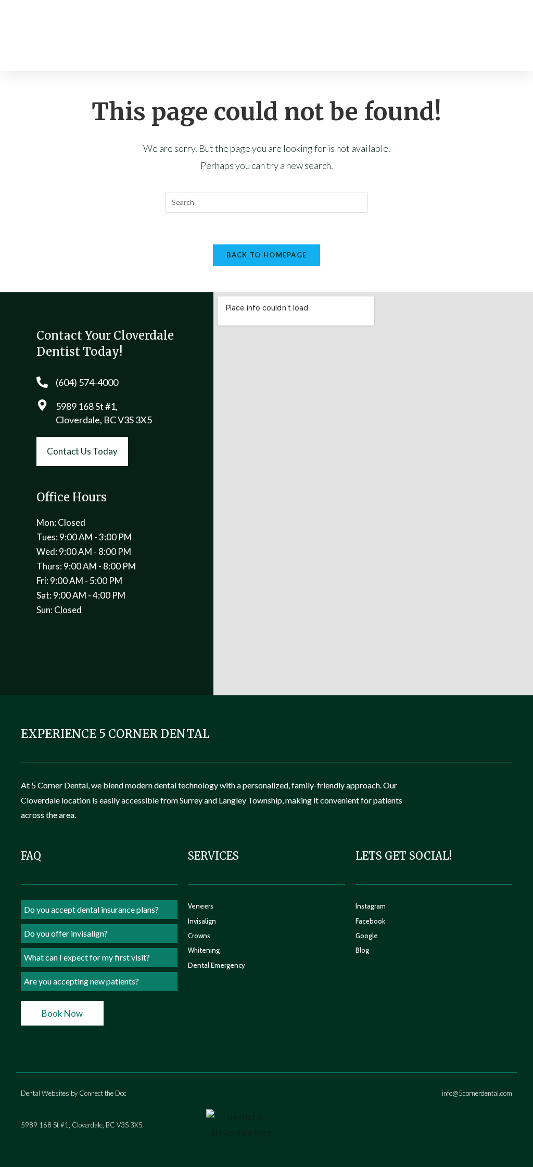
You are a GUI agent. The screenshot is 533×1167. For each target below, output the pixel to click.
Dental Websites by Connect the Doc (73, 1093)
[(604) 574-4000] (42, 382)
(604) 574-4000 (87, 382)
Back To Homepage (266, 255)
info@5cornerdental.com (477, 1093)
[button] (99, 909)
